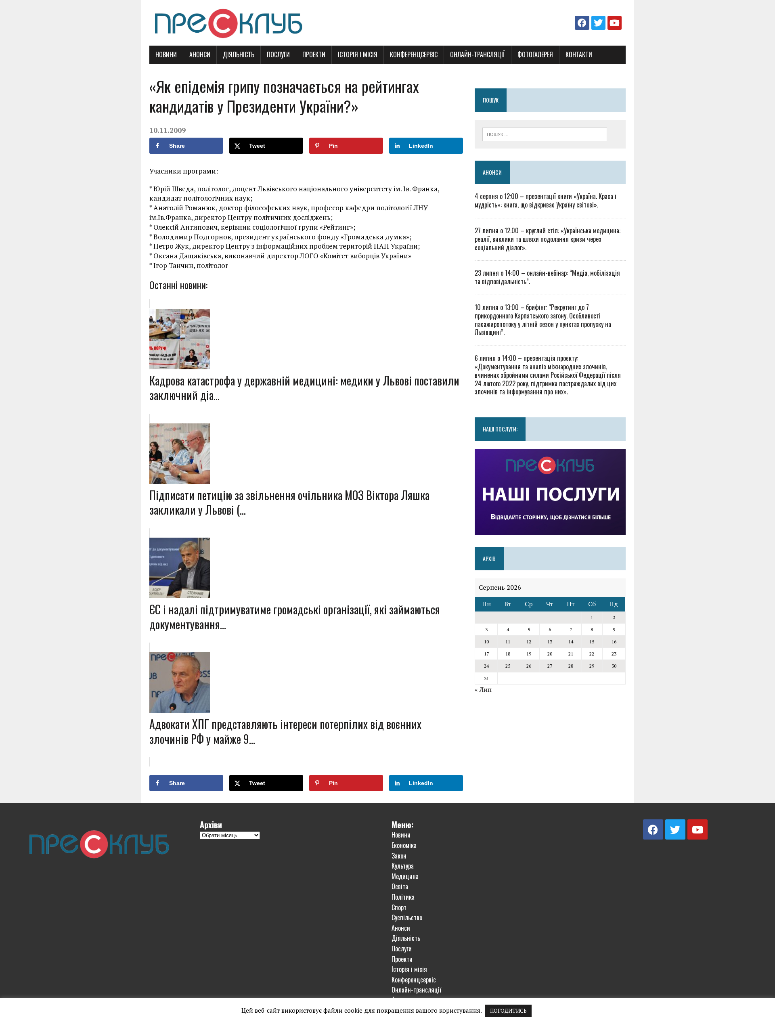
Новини (166, 54)
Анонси (199, 54)
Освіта (400, 886)
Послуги (278, 54)
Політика (403, 897)
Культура (403, 866)
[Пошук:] (544, 133)
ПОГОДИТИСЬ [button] (508, 1010)
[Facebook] (582, 23)
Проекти (313, 54)
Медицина (405, 876)
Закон (399, 856)
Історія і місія (357, 54)
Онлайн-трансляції (477, 54)
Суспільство (407, 917)
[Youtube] (614, 23)
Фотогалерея (535, 54)
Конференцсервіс (414, 54)
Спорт (399, 907)
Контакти (579, 54)
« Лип (483, 689)
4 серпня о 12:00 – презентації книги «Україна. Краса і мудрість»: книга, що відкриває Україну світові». (545, 200)
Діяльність (238, 54)
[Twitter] (598, 23)
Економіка (404, 845)
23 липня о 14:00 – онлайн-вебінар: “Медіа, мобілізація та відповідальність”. (547, 277)
